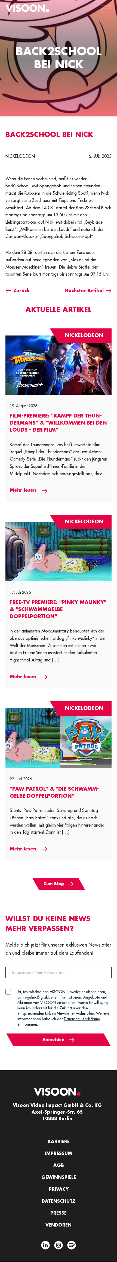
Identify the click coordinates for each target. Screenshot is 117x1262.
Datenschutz (58, 1201)
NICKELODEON (20, 156)
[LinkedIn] (45, 1246)
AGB (58, 1165)
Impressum (58, 1154)
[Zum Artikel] (58, 365)
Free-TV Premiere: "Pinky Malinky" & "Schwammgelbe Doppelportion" (58, 609)
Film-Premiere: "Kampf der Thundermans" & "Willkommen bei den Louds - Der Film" (58, 422)
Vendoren (58, 1225)
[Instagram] (58, 1246)
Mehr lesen (24, 490)
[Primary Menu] (106, 8)
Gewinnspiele (58, 1177)
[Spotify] (71, 1246)
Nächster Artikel (84, 291)
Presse (58, 1213)
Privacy (59, 1189)
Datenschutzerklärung (82, 1019)
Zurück (21, 291)
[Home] (27, 8)
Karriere (59, 1142)
